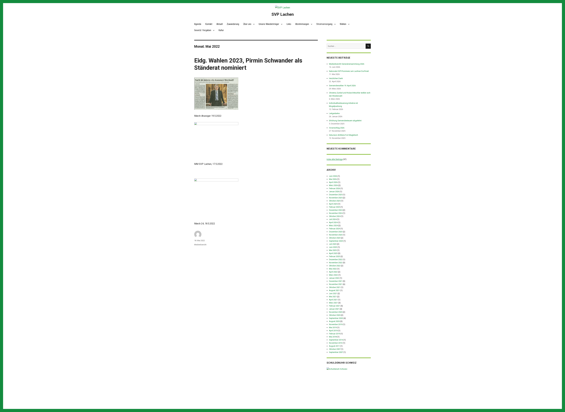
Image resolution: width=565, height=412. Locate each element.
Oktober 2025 (334, 201)
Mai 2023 (333, 250)
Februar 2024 (334, 228)
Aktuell (219, 24)
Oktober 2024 (334, 216)
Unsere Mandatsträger (269, 24)
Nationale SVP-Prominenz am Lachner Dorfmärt (349, 71)
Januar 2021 (334, 309)
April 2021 (333, 300)
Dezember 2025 (335, 194)
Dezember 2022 (335, 259)
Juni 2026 (333, 176)
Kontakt (208, 24)
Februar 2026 (334, 188)
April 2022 (333, 272)
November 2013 (335, 343)
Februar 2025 (334, 207)
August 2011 (334, 346)
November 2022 (335, 262)
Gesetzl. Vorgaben (202, 30)
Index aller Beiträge (335, 159)
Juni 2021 (333, 293)
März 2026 (333, 185)
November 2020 (335, 312)
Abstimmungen (302, 24)
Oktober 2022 (334, 266)
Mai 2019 (333, 327)
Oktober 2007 (334, 349)
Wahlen (343, 24)
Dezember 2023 (335, 232)
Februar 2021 (334, 306)
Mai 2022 (333, 269)
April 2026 (333, 182)
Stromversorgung (324, 24)
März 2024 (333, 225)
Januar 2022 (334, 278)
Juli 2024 (332, 219)
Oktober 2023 (334, 238)
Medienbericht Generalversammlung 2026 (346, 64)
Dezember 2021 (335, 281)
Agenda (197, 24)
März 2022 (333, 275)
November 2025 (335, 198)
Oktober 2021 (334, 287)
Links (288, 24)
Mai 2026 (333, 179)
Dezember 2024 (335, 210)
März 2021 (333, 303)
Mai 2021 (333, 296)
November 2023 (335, 235)
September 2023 (336, 241)
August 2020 (334, 321)
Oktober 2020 (334, 315)
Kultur (221, 30)
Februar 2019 (334, 334)
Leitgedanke (334, 113)
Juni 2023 (333, 247)
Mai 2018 (333, 337)
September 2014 (336, 340)
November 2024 (335, 213)
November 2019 (335, 324)
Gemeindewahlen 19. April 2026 (342, 85)
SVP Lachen (282, 14)
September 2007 (336, 352)
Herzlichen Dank (336, 78)
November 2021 (335, 284)
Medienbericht (200, 245)
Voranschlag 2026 (336, 128)
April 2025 (333, 204)
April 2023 (333, 253)
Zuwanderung (233, 24)
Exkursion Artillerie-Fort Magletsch (343, 135)
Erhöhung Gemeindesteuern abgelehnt (345, 120)
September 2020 (336, 318)
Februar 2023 (334, 256)
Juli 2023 (332, 244)
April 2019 (333, 330)
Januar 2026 (334, 191)
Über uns (247, 24)
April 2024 (333, 222)
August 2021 (334, 290)
